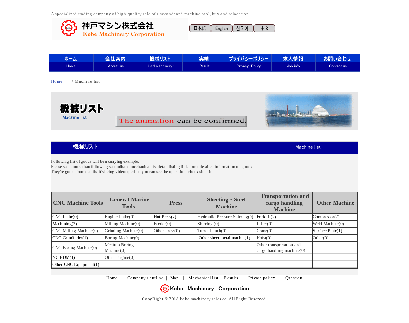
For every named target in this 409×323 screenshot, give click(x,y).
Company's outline (145, 278)
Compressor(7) (326, 216)
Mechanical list (204, 278)
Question (294, 278)
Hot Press (162, 216)
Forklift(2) (266, 216)
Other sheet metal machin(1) (224, 237)
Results (231, 278)
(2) (173, 216)
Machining (62, 223)
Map (174, 278)
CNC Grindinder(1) (70, 237)
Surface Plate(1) (327, 230)
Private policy (261, 278)
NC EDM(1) (63, 257)
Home (57, 81)
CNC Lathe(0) (65, 216)
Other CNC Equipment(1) (75, 264)
